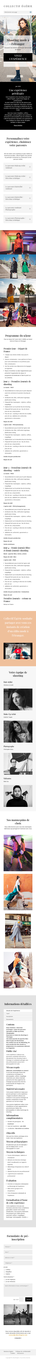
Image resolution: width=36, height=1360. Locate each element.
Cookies (12, 1353)
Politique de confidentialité (23, 1351)
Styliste (8, 1274)
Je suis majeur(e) (10, 1279)
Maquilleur (9, 1272)
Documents (9, 1019)
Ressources (20, 1353)
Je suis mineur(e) (10, 1281)
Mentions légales (8, 1351)
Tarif (7, 1013)
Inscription (9, 1016)
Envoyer (28, 1299)
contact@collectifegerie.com (18, 1335)
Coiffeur (8, 1269)
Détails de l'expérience (13, 1010)
